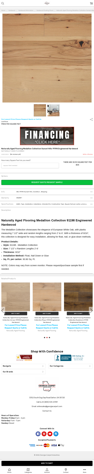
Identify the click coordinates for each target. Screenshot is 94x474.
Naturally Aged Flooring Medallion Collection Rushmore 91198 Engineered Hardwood (78, 320)
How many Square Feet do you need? (16, 160)
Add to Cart (15, 313)
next (91, 310)
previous (2, 310)
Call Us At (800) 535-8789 (47, 402)
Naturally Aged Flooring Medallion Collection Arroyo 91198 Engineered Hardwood (16, 320)
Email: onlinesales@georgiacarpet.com (47, 406)
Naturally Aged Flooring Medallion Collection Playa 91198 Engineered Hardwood (46, 320)
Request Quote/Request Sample (47, 182)
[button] (47, 136)
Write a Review (88, 154)
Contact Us (47, 411)
